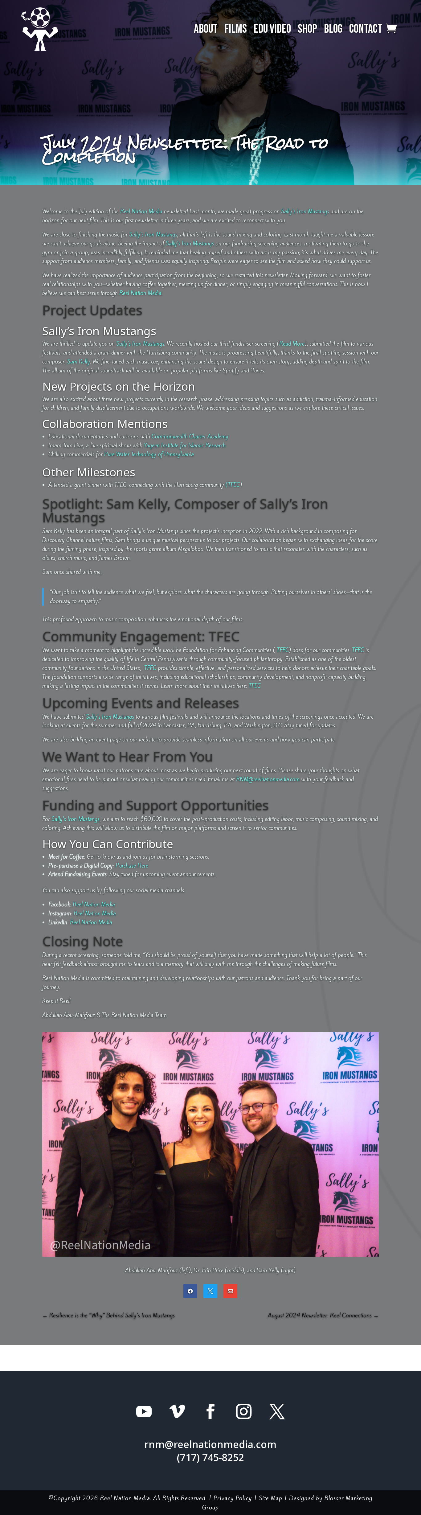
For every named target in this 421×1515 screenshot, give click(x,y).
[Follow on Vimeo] (177, 1411)
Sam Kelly (78, 361)
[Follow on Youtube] (144, 1411)
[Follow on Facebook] (210, 1411)
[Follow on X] (277, 1411)
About (206, 29)
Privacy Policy (233, 1498)
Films (235, 29)
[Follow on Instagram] (243, 1411)
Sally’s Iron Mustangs (305, 211)
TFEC (282, 650)
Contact (365, 29)
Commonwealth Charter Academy (190, 436)
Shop (307, 29)
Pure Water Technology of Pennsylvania (149, 454)
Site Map (270, 1498)
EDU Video (272, 29)
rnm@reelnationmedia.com (210, 1444)
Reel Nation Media (141, 211)
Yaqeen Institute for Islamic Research (185, 445)
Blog (333, 29)
